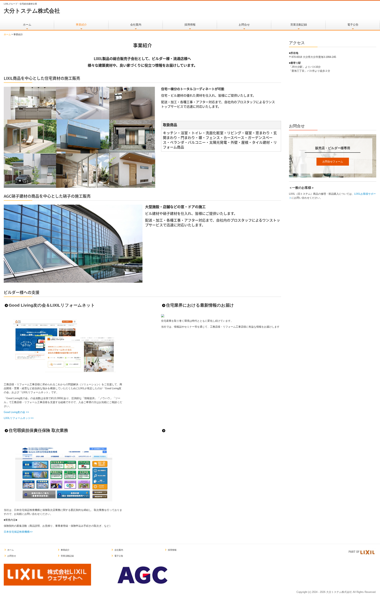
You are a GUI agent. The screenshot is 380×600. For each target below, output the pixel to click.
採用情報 (190, 24)
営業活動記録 (298, 24)
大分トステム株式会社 (32, 11)
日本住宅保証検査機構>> (18, 531)
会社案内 (135, 24)
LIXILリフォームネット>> (19, 418)
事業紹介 (81, 24)
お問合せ (244, 24)
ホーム (27, 24)
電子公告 (352, 24)
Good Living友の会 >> (16, 412)
